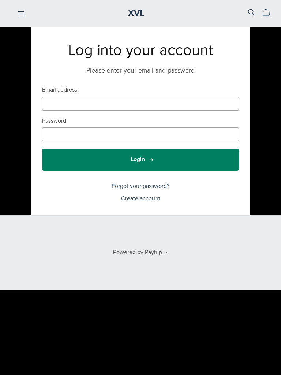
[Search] (251, 12)
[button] (166, 253)
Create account (140, 198)
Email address (59, 89)
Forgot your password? (140, 186)
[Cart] (269, 12)
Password (54, 121)
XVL (136, 13)
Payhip (153, 252)
